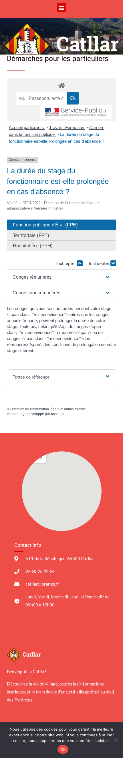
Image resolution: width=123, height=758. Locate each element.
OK (63, 749)
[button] (61, 7)
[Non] (116, 740)
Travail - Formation (67, 127)
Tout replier (66, 263)
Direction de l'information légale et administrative (48, 409)
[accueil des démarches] (61, 85)
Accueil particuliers (27, 127)
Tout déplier (99, 263)
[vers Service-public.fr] (76, 112)
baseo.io (57, 414)
